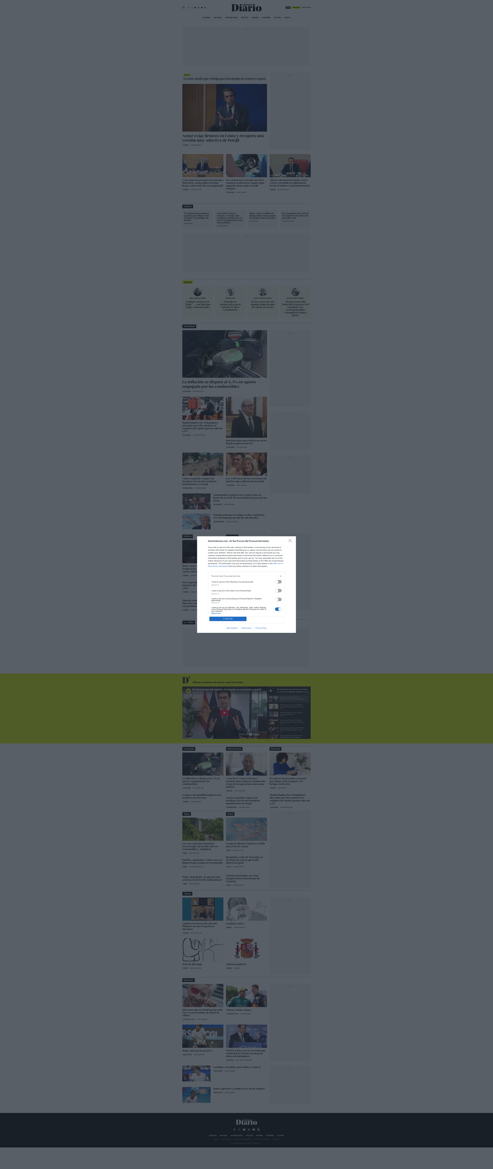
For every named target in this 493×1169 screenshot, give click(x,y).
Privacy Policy (261, 628)
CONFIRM (228, 619)
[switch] (278, 581)
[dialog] (246, 584)
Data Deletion (232, 628)
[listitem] (246, 576)
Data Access (246, 628)
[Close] (290, 541)
